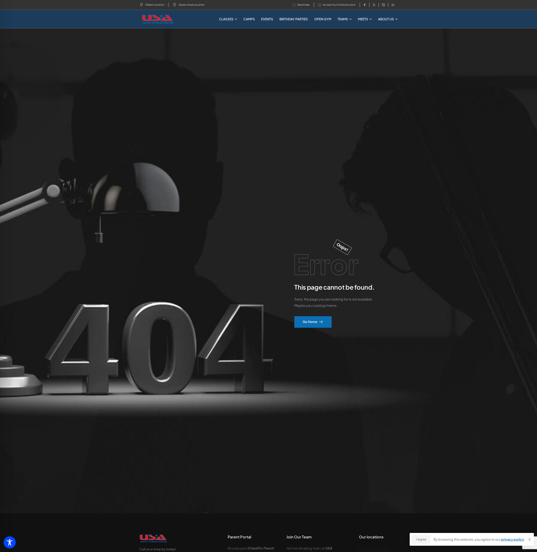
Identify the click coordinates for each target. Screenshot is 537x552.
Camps (249, 19)
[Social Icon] (364, 5)
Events (267, 19)
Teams (343, 19)
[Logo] (150, 19)
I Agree (421, 539)
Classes (226, 19)
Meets (363, 19)
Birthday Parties (293, 19)
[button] (529, 539)
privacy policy (512, 539)
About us (386, 19)
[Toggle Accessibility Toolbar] (9, 542)
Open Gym (322, 19)
